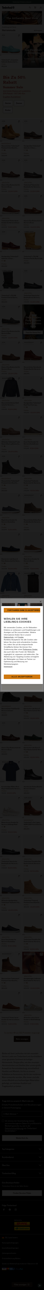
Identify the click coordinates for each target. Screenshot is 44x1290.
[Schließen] (40, 601)
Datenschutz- (9, 637)
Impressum (8, 666)
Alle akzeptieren (22, 677)
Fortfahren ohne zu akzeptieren (23, 610)
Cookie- (21, 637)
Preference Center (30, 649)
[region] (22, 645)
